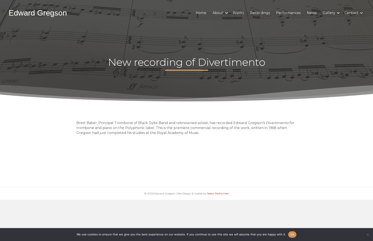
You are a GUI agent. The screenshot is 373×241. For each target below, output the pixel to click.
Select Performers (218, 193)
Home (201, 13)
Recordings (260, 13)
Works (238, 13)
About (218, 13)
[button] (227, 13)
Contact (351, 13)
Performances (288, 13)
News (311, 13)
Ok (292, 234)
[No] (367, 234)
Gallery (329, 13)
